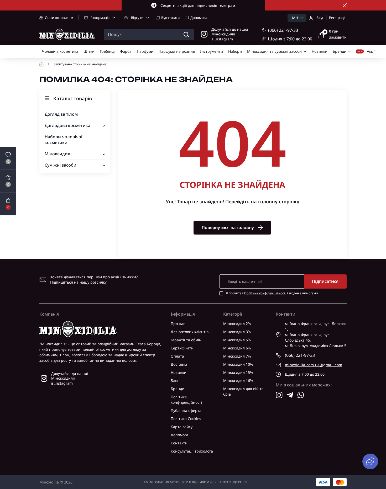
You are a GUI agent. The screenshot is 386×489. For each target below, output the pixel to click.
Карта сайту (181, 426)
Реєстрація (337, 17)
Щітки (89, 51)
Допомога (198, 17)
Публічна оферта (186, 410)
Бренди (339, 51)
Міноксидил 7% (237, 356)
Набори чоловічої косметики (63, 139)
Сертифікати (182, 348)
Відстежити (170, 17)
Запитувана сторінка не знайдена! (80, 64)
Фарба (126, 51)
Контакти (179, 442)
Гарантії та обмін (186, 339)
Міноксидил (57, 154)
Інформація (100, 17)
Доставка (179, 364)
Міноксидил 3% (237, 331)
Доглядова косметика (67, 125)
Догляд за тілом (61, 114)
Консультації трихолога (192, 451)
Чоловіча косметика (60, 51)
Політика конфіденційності (265, 293)
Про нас (178, 323)
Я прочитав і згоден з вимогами (272, 293)
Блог (175, 380)
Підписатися (325, 281)
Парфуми (145, 51)
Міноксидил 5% (237, 339)
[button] (8, 204)
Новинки (319, 51)
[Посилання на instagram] (279, 395)
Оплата (177, 356)
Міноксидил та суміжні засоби (274, 51)
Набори (235, 51)
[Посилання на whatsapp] (300, 395)
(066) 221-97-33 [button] (300, 355)
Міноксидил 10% (238, 364)
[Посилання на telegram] (289, 395)
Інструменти (211, 51)
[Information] (345, 5)
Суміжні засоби (60, 165)
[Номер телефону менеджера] (264, 30)
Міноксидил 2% (237, 323)
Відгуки (137, 17)
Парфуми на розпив (177, 51)
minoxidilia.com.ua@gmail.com (313, 364)
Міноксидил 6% (237, 348)
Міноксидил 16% (238, 380)
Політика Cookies (186, 418)
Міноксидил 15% (238, 372)
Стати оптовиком (59, 17)
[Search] (186, 34)
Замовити (338, 37)
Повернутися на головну (228, 227)
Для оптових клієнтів (189, 331)
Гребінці (107, 51)
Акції (371, 51)
